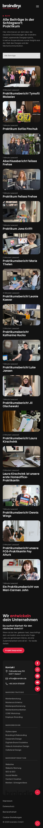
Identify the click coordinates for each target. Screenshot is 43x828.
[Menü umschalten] (37, 6)
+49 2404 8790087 (17, 684)
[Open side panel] (37, 823)
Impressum (7, 801)
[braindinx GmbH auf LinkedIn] (37, 676)
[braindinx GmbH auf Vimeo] (37, 689)
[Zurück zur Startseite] (12, 6)
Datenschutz (8, 806)
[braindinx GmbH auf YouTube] (37, 682)
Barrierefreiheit (9, 812)
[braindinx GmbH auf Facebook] (37, 663)
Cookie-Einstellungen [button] (12, 817)
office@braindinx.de (17, 678)
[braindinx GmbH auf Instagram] (37, 669)
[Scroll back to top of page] (37, 792)
